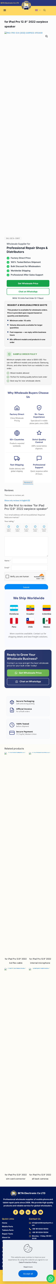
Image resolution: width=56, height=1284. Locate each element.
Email (7, 567)
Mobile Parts (7, 1226)
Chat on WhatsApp (28, 291)
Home (4, 1223)
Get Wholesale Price (28, 283)
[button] (46, 36)
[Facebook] (15, 1212)
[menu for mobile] (5, 10)
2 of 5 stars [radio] (17, 530)
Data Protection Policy (28, 1262)
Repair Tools (7, 1234)
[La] (40, 7)
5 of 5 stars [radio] (44, 530)
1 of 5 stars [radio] (8, 530)
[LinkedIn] (28, 1212)
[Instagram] (21, 1212)
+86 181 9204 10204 (40, 1229)
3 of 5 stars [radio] (26, 530)
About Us (6, 1237)
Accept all (28, 1273)
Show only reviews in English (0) (17, 500)
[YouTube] (40, 1212)
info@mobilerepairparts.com (42, 1224)
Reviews (28, 482)
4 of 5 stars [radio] (35, 530)
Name (7, 560)
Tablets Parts (7, 1230)
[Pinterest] (34, 1212)
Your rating (9, 521)
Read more (28, 1267)
